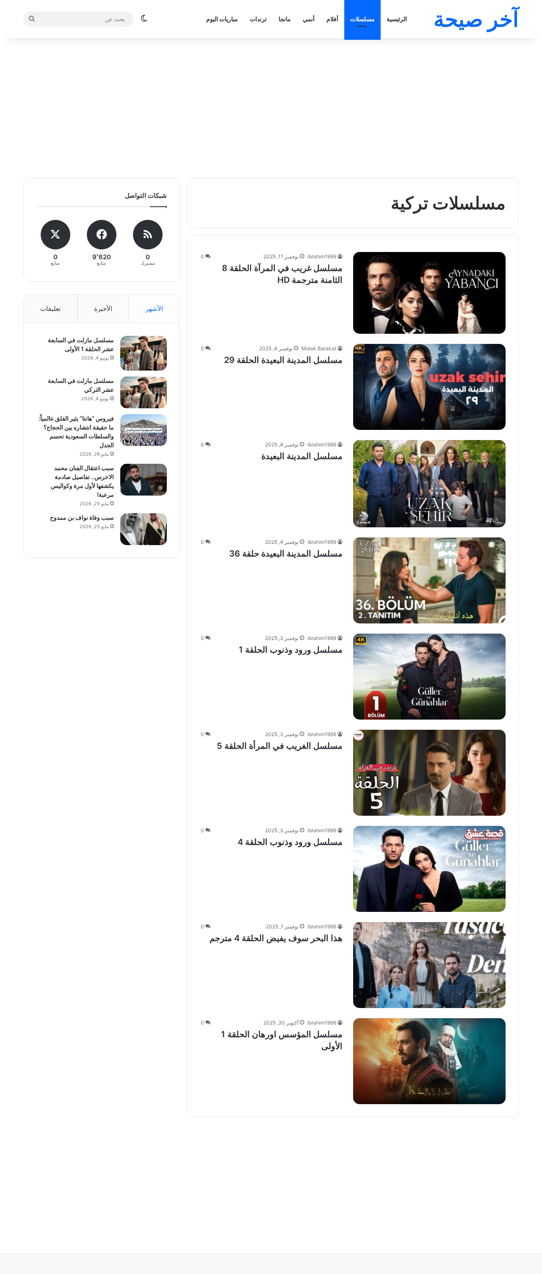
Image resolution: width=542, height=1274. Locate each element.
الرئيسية (397, 18)
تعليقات (50, 309)
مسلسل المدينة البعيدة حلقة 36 (286, 553)
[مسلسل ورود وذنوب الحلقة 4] (429, 869)
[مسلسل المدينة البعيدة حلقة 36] (429, 580)
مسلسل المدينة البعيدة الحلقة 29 (283, 360)
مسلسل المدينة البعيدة (302, 456)
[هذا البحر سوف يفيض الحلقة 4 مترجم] (429, 965)
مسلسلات (362, 18)
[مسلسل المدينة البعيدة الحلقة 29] (429, 387)
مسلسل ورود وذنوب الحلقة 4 (290, 842)
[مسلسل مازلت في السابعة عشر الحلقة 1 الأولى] (143, 353)
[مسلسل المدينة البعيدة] (429, 483)
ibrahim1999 (321, 256)
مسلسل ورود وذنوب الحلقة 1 (291, 650)
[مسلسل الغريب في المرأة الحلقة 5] (429, 773)
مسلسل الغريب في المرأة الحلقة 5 (280, 746)
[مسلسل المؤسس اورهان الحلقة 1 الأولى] (429, 1061)
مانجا (285, 18)
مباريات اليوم (222, 18)
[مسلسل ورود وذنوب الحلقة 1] (429, 677)
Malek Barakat (318, 348)
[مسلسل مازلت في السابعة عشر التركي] (143, 392)
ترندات (258, 18)
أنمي (309, 18)
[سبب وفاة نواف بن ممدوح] (143, 529)
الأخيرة (103, 309)
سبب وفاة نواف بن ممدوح (82, 517)
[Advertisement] (271, 106)
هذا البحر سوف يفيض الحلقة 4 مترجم (276, 938)
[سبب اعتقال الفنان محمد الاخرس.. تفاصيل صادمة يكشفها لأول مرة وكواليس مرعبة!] (143, 480)
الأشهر (154, 309)
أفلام (332, 18)
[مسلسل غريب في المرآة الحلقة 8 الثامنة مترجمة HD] (429, 292)
